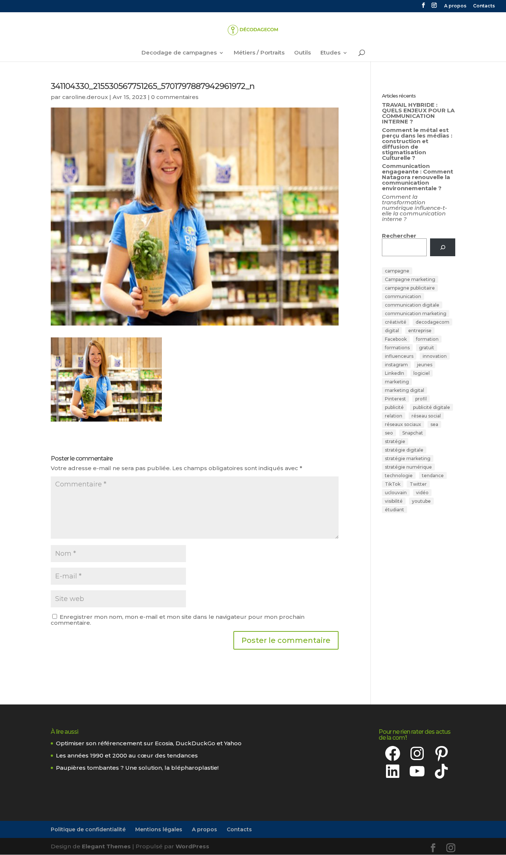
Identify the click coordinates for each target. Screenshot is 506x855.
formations (397, 347)
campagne (397, 271)
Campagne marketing (410, 279)
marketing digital (404, 390)
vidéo (422, 492)
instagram (396, 364)
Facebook (396, 339)
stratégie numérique (408, 467)
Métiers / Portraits (259, 53)
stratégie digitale (404, 450)
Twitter (418, 484)
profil (421, 399)
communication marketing (415, 313)
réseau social (426, 416)
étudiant (394, 509)
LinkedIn (394, 373)
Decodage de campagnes (179, 53)
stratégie (395, 441)
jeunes (424, 364)
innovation (435, 356)
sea (434, 424)
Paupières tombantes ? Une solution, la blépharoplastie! (137, 767)
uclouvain (396, 492)
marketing (397, 381)
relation (393, 416)
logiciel (421, 373)
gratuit (426, 347)
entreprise (420, 330)
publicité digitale (431, 407)
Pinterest (395, 399)
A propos (455, 6)
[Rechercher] (442, 247)
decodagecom (432, 322)
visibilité (394, 501)
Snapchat (412, 433)
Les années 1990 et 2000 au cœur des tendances (127, 755)
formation (427, 339)
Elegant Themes (106, 846)
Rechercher (399, 235)
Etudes (330, 53)
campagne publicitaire (410, 288)
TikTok (392, 484)
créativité (395, 322)
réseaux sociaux (403, 424)
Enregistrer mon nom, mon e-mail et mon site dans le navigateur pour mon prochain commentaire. (177, 619)
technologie (399, 475)
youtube (421, 501)
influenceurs (399, 356)
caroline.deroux (85, 96)
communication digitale (412, 305)
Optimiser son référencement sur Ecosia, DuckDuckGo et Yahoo (149, 743)
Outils (302, 53)
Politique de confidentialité (88, 829)
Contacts (484, 6)
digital (392, 330)
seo (389, 433)
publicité (394, 407)
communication (403, 296)
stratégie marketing (407, 458)
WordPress (192, 846)
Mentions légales (158, 829)
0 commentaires (175, 96)
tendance (433, 475)
